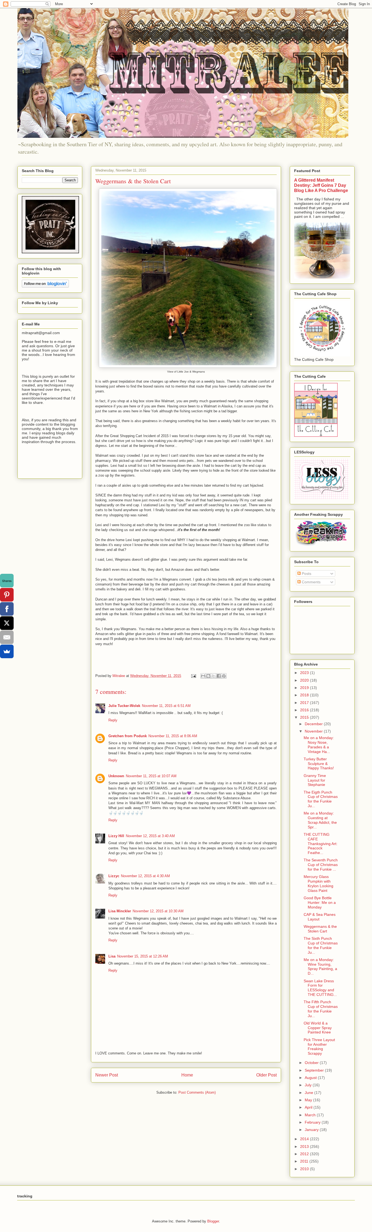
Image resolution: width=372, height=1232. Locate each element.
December (314, 724)
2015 (305, 717)
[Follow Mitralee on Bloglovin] (45, 286)
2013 (305, 1146)
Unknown (116, 776)
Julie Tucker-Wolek (124, 706)
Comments (311, 582)
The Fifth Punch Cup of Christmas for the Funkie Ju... (321, 1009)
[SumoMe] (7, 651)
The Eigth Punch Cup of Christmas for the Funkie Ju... (321, 799)
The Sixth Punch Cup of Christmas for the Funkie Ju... (321, 945)
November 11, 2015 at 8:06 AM (172, 736)
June (309, 1092)
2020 (305, 680)
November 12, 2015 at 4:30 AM (145, 876)
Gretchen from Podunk (127, 736)
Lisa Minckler (119, 911)
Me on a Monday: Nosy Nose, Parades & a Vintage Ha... (319, 745)
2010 (305, 1169)
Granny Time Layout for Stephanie (315, 780)
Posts (306, 573)
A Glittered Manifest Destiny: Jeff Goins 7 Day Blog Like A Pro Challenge (321, 185)
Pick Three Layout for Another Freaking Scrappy (319, 1047)
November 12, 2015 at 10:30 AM (158, 911)
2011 (304, 1161)
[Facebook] (7, 609)
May (309, 1100)
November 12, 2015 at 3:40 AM (150, 836)
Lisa (111, 956)
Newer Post (106, 1075)
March (311, 1115)
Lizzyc (113, 876)
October (312, 1062)
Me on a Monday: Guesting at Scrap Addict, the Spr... (320, 820)
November (314, 731)
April (309, 1107)
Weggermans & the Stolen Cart (320, 928)
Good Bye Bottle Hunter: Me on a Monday (320, 902)
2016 (305, 710)
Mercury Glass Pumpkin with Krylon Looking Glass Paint (318, 883)
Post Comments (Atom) (197, 1092)
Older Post (266, 1075)
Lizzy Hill (116, 836)
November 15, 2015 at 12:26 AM (142, 956)
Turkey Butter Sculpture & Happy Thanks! (319, 763)
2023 (305, 672)
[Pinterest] (7, 595)
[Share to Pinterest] (224, 676)
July (309, 1085)
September (315, 1070)
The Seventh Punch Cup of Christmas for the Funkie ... (321, 864)
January (312, 1129)
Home (187, 1075)
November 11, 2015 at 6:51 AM (166, 706)
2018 (305, 695)
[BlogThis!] (208, 676)
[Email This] (203, 676)
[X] (7, 623)
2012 (305, 1154)
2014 (305, 1139)
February (313, 1122)
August (311, 1077)
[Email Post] (193, 676)
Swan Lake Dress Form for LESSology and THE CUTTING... (320, 988)
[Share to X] (213, 676)
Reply (112, 720)
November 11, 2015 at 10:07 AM (151, 776)
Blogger (213, 1221)
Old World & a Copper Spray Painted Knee (318, 1028)
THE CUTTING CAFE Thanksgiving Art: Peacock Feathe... (320, 843)
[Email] (7, 637)
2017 (305, 702)
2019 (305, 687)
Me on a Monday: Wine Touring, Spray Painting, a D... (320, 966)
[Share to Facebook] (218, 676)
